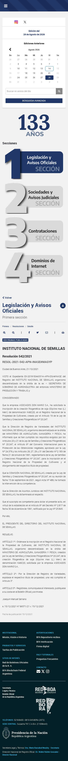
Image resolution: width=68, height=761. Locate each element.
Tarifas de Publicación (13, 649)
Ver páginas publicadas (15, 340)
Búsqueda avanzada (34, 100)
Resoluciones (18, 326)
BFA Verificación (44, 641)
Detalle (30, 326)
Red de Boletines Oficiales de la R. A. (15, 664)
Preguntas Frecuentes (47, 658)
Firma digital (42, 646)
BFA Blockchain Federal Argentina (14, 672)
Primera (5, 326)
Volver (8, 297)
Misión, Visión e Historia (14, 637)
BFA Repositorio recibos (48, 637)
